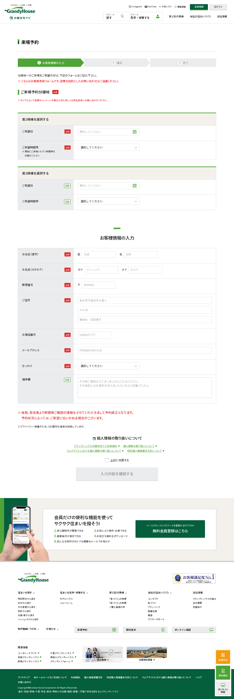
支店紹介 (197, 607)
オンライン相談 (183, 629)
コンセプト (153, 598)
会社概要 (197, 602)
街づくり (152, 602)
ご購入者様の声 (117, 607)
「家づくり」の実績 (117, 598)
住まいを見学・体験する (72, 592)
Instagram (137, 6)
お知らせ (51, 628)
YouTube (152, 6)
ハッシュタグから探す (28, 619)
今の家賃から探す (27, 607)
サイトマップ (24, 677)
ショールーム (66, 602)
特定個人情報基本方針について (144, 450)
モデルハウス (66, 598)
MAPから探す (24, 602)
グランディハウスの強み (204, 598)
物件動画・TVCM (27, 628)
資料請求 (131, 629)
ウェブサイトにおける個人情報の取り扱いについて (94, 450)
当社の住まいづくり (200, 16)
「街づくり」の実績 (117, 602)
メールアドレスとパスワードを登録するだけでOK (170, 528)
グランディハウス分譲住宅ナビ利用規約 (95, 446)
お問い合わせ (24, 682)
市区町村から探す (27, 598)
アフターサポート (156, 619)
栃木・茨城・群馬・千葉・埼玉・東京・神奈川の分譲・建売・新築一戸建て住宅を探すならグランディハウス (68, 691)
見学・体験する (140, 16)
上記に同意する (119, 460)
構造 (150, 615)
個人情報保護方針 (93, 677)
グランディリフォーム (60, 661)
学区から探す (24, 611)
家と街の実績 (176, 16)
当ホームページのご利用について (50, 677)
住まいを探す (25, 592)
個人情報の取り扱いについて (138, 446)
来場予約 (82, 629)
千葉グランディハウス (60, 653)
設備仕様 (152, 611)
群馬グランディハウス (28, 661)
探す (110, 16)
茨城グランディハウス (28, 657)
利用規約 (75, 677)
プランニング (154, 607)
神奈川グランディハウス (62, 657)
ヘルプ (198, 677)
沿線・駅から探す (26, 615)
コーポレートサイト (27, 653)
